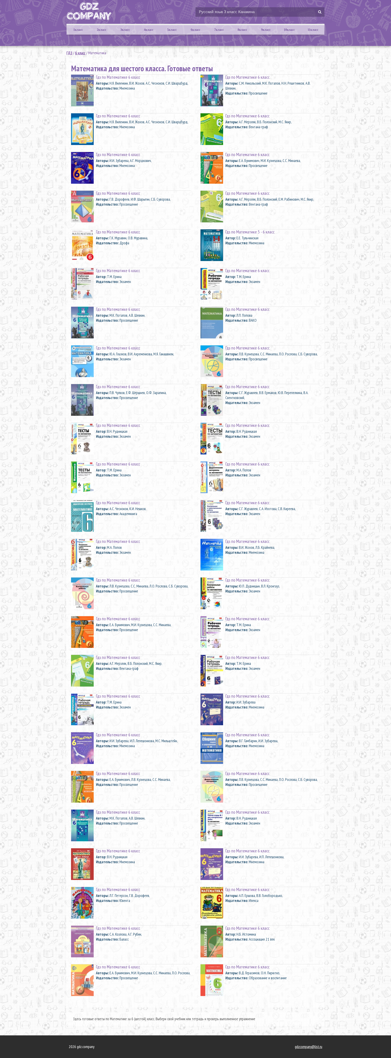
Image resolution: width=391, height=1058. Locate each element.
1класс (78, 29)
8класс (242, 29)
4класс (148, 29)
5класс (172, 29)
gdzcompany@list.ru (308, 1046)
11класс (313, 29)
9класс (266, 29)
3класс (125, 29)
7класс (219, 29)
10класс (289, 29)
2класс (101, 29)
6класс (195, 29)
